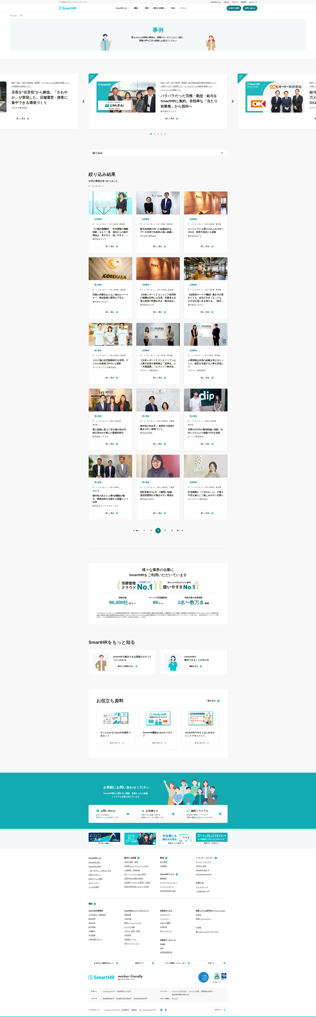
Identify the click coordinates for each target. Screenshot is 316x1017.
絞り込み (98, 153)
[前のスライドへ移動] (84, 101)
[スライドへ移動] (151, 134)
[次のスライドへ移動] (233, 101)
